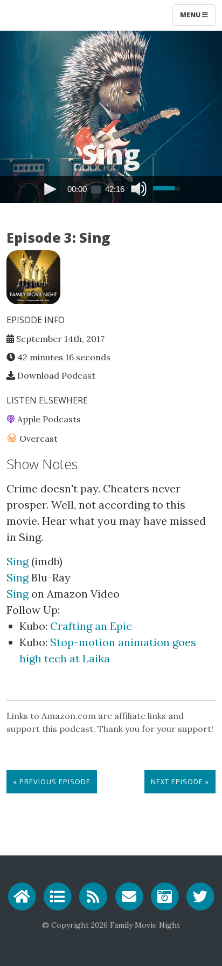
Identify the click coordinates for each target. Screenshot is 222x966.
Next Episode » (180, 781)
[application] (111, 189)
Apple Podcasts (48, 419)
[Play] (50, 188)
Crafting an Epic (91, 626)
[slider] (168, 183)
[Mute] (138, 188)
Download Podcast (55, 375)
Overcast (37, 438)
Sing (17, 561)
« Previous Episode (52, 781)
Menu (191, 14)
